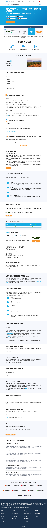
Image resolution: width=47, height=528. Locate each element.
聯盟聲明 (40, 4)
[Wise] (36, 238)
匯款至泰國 (2, 511)
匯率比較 (16, 1)
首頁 (6, 4)
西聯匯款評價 (14, 518)
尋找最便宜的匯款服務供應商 (10, 434)
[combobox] (19, 16)
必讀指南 (25, 510)
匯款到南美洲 (25, 482)
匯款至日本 (2, 519)
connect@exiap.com (27, 507)
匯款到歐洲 (20, 482)
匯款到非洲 (16, 482)
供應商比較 (28, 1)
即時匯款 (19, 1)
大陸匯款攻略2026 (26, 519)
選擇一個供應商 (9, 215)
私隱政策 (36, 516)
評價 (22, 1)
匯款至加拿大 (3, 513)
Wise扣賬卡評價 (14, 516)
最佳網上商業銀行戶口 (27, 521)
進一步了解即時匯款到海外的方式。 (11, 131)
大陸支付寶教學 (26, 516)
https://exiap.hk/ (6, 501)
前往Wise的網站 (23, 145)
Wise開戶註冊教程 (26, 518)
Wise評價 (13, 511)
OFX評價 (13, 519)
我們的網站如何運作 (12, 505)
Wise (12, 79)
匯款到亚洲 (12, 482)
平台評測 (13, 510)
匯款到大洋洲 (34, 482)
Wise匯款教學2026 (26, 511)
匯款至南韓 (2, 521)
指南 (25, 1)
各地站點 (36, 511)
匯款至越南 (2, 518)
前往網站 (39, 31)
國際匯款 (8, 4)
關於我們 (33, 1)
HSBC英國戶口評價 (15, 513)
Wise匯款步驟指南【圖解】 (28, 513)
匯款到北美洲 (29, 482)
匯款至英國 (2, 516)
